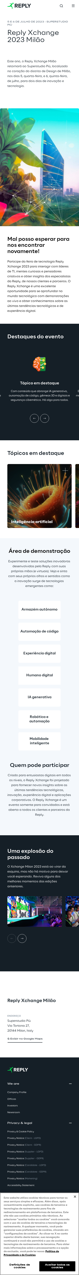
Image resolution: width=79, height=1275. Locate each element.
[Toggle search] (61, 6)
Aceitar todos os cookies (57, 1266)
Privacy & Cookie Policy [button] (20, 1131)
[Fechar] (75, 1197)
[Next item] (44, 418)
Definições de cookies (19, 1266)
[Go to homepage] (19, 6)
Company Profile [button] (16, 1092)
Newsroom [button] (13, 1112)
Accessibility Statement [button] (20, 1185)
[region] (39, 1234)
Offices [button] (11, 1099)
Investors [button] (12, 1106)
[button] (25, 1039)
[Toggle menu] (73, 6)
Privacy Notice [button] (24, 1138)
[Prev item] (34, 418)
